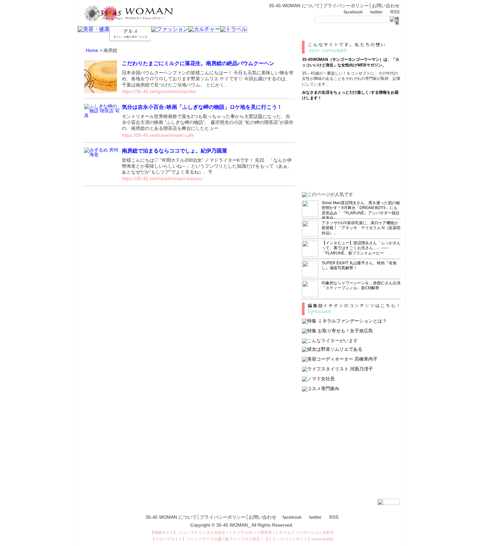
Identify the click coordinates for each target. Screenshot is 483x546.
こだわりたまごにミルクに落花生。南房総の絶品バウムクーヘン (198, 63)
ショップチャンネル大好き (202, 532)
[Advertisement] (351, 145)
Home (92, 50)
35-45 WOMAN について (294, 5)
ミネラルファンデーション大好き (304, 532)
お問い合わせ (386, 5)
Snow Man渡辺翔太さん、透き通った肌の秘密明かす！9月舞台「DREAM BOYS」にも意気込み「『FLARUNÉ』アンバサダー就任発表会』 (361, 211)
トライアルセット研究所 (250, 532)
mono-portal (322, 539)
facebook (353, 11)
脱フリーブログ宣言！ (244, 539)
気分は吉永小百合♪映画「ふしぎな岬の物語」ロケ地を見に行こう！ (202, 107)
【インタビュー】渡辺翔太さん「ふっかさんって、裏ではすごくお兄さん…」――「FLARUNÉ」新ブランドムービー (361, 248)
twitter (376, 11)
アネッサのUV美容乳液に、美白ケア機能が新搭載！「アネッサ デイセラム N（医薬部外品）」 (361, 228)
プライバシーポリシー (346, 5)
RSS (395, 11)
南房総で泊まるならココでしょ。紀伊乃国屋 (174, 151)
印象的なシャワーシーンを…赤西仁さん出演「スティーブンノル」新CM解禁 (361, 286)
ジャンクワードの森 (204, 539)
